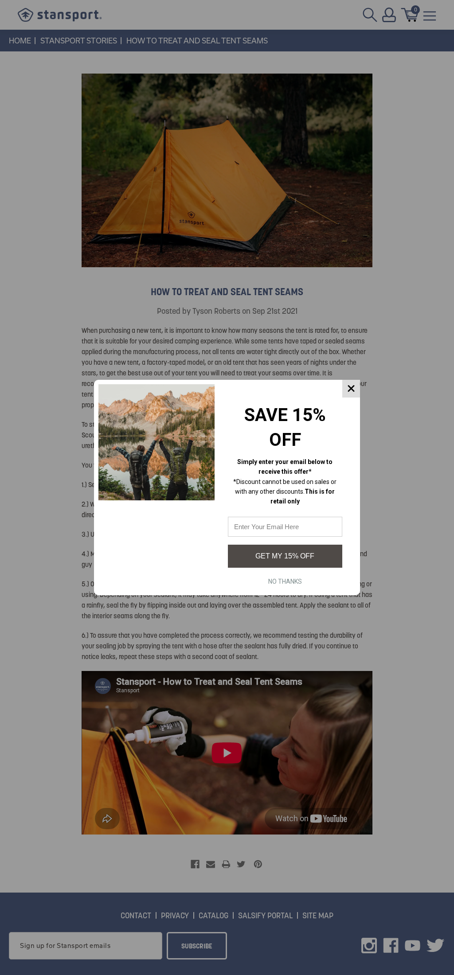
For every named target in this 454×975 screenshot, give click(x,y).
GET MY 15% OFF (284, 556)
